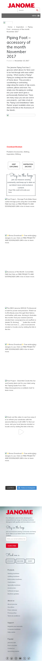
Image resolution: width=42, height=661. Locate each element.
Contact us (11, 648)
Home (10, 27)
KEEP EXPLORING (14, 165)
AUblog (26, 152)
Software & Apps (13, 591)
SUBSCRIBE (12, 546)
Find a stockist (12, 645)
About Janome (12, 604)
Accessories (18, 152)
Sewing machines (13, 573)
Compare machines (14, 629)
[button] (34, 15)
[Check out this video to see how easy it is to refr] (21, 432)
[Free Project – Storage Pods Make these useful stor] (21, 214)
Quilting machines (13, 576)
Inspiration (20, 27)
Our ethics (11, 607)
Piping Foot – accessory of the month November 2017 (19, 29)
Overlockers (11, 582)
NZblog (18, 154)
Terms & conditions (14, 616)
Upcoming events (13, 651)
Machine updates (13, 594)
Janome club (12, 642)
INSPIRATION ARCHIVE (28, 165)
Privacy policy (12, 613)
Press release (12, 610)
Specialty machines (14, 585)
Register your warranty (15, 626)
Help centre (11, 632)
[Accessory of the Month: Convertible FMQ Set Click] (21, 287)
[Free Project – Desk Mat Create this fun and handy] (21, 395)
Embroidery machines (15, 579)
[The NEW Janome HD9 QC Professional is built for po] (21, 323)
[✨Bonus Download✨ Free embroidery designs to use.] (21, 250)
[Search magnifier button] (37, 10)
